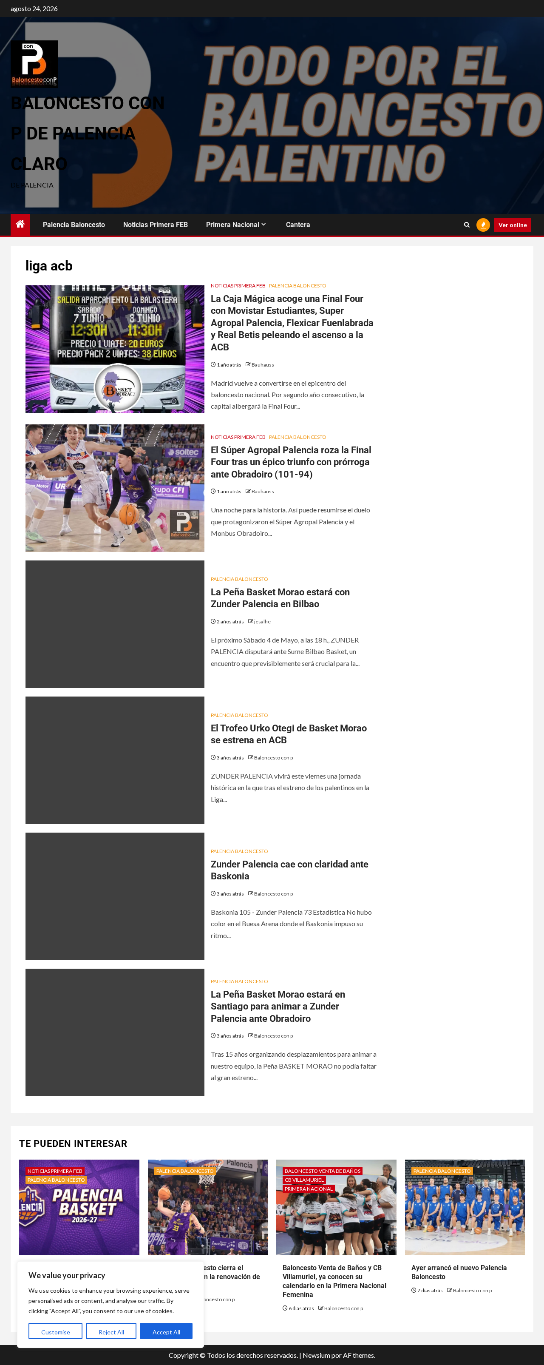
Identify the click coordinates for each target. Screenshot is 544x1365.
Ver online (513, 224)
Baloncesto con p (273, 757)
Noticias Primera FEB (155, 225)
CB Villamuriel (304, 1180)
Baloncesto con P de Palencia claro (88, 133)
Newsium (316, 1355)
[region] (110, 1304)
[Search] (467, 225)
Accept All (166, 1332)
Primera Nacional (232, 225)
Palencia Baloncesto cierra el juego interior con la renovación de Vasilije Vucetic (207, 1277)
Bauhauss (263, 364)
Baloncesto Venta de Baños (322, 1171)
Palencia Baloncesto (74, 225)
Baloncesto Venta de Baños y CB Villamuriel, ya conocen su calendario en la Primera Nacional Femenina (334, 1281)
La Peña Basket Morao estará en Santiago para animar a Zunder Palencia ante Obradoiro (278, 1006)
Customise (55, 1332)
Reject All (111, 1332)
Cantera (298, 225)
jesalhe (262, 621)
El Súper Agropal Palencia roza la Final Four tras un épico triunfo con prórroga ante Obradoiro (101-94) (291, 462)
